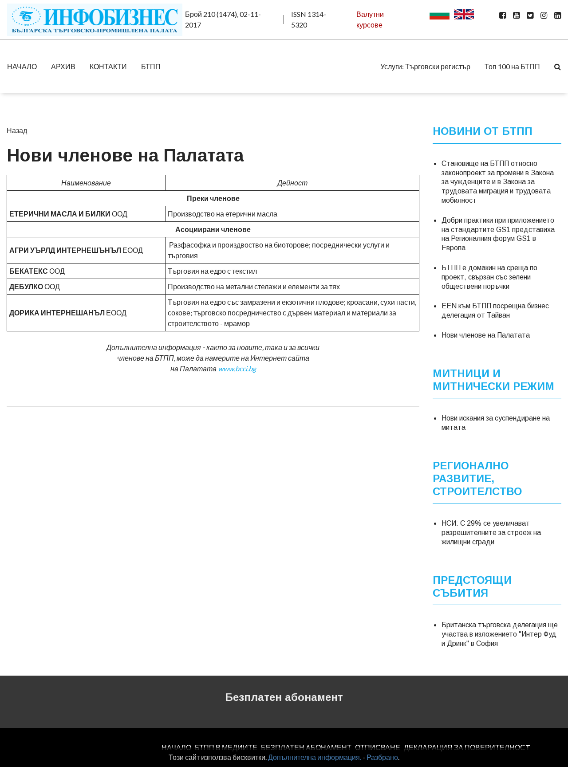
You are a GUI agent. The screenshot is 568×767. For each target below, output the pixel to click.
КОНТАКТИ (108, 66)
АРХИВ (63, 66)
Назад (17, 130)
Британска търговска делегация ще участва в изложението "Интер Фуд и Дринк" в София (500, 634)
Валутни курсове (370, 19)
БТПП (151, 66)
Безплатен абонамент (284, 697)
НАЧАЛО (22, 66)
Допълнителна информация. (314, 757)
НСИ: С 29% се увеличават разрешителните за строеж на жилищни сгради (491, 532)
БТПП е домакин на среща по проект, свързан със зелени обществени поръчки (489, 277)
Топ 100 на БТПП (512, 66)
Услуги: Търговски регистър (425, 66)
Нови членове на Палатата (486, 335)
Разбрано (382, 757)
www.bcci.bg (237, 368)
